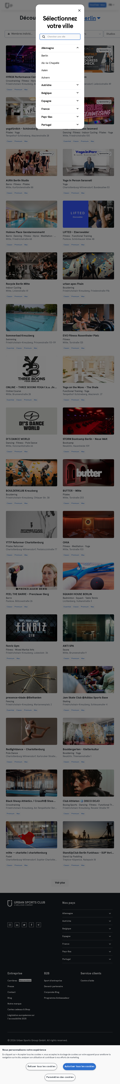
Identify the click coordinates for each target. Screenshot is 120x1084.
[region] (60, 1064)
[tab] (60, 62)
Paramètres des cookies (60, 1077)
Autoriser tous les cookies (79, 1066)
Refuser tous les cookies (41, 1066)
